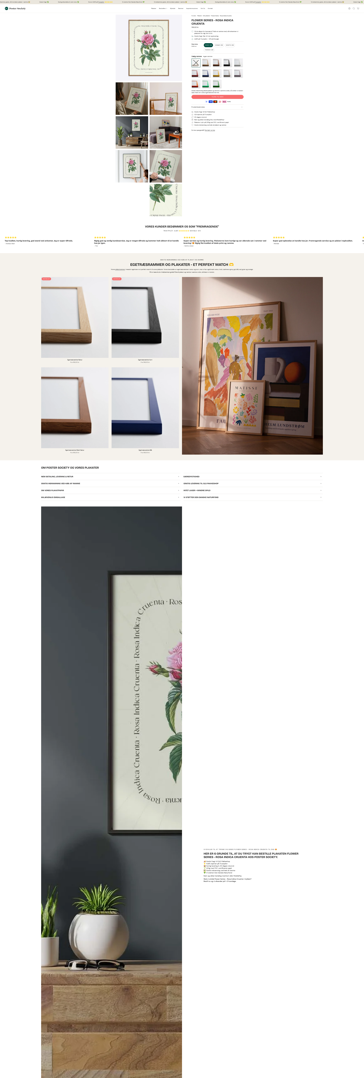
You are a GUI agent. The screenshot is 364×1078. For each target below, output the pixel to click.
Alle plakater (206, 16)
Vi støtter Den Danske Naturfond (201, 497)
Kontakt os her (210, 130)
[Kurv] (358, 8)
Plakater (199, 16)
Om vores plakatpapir (52, 490)
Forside (193, 16)
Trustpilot (101, 2)
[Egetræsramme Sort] (145, 317)
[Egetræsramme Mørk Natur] (75, 407)
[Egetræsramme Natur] (75, 317)
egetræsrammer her (212, 93)
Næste (361, 242)
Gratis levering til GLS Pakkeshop (201, 483)
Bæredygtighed (191, 476)
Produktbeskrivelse (198, 107)
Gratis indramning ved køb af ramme (60, 483)
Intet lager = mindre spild (197, 490)
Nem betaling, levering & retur (57, 476)
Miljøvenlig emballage (53, 497)
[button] (154, 8)
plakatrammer (120, 269)
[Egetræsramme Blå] (145, 407)
